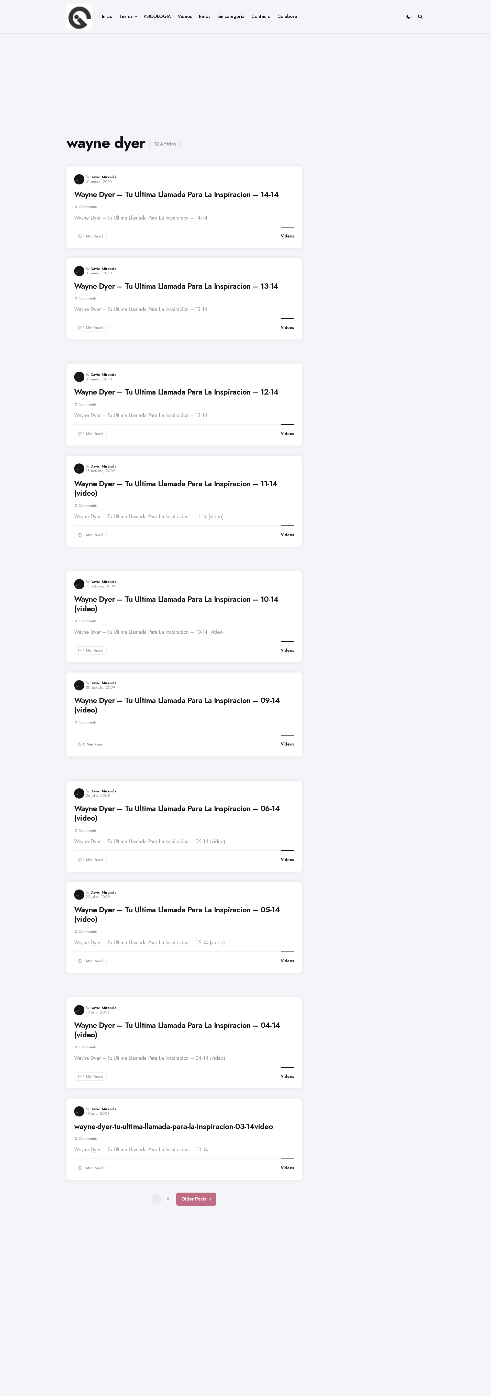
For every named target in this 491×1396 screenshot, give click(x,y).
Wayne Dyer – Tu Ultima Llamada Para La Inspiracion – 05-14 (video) (177, 914)
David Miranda (103, 177)
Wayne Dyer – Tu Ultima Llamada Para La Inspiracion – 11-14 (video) (175, 488)
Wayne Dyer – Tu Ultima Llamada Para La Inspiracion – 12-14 (176, 392)
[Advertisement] (245, 80)
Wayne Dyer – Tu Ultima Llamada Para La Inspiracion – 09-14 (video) (177, 705)
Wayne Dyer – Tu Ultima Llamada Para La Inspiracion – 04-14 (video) (177, 1030)
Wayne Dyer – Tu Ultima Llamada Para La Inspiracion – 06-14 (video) (177, 813)
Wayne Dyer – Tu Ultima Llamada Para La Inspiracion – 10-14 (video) (176, 604)
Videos (287, 236)
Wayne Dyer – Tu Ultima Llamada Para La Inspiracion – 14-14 (176, 194)
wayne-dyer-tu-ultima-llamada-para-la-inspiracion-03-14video (173, 1126)
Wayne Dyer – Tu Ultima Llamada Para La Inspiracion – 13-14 (176, 286)
